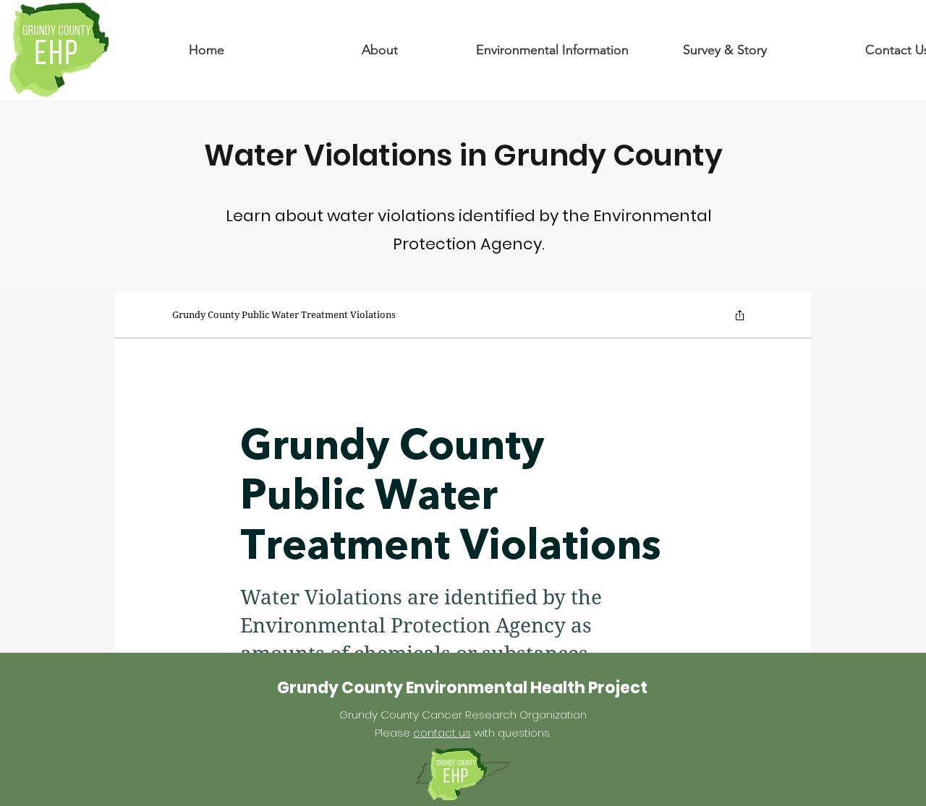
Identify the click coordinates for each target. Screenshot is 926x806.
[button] (379, 50)
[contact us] (59, 49)
